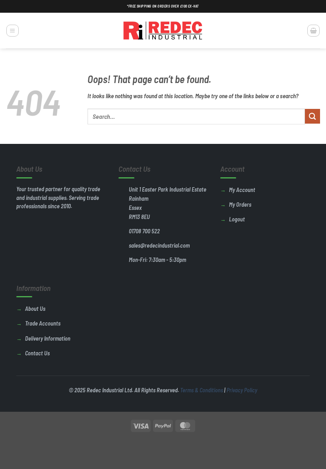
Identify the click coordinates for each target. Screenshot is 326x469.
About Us (35, 308)
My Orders (240, 204)
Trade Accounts (42, 323)
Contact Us (37, 353)
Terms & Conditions (201, 390)
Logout (237, 219)
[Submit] (312, 116)
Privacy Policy (242, 390)
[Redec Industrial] (163, 30)
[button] (12, 31)
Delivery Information (47, 338)
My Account (242, 189)
